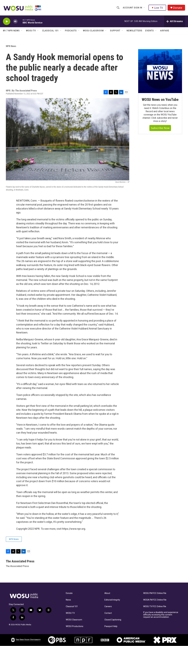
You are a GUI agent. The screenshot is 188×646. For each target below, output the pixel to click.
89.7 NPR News (11, 30)
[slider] (20, 21)
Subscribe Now (160, 128)
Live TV (158, 7)
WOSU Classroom (93, 30)
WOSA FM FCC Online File (154, 600)
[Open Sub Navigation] (144, 7)
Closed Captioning (112, 620)
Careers (108, 606)
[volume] (15, 21)
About (107, 593)
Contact (108, 613)
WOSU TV (31, 30)
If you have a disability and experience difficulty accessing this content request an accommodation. (160, 614)
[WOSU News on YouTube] (160, 71)
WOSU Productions (74, 626)
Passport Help (110, 626)
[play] (6, 21)
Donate (177, 7)
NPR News (11, 46)
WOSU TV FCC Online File (154, 606)
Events (149, 30)
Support (115, 30)
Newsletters (134, 30)
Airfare (164, 30)
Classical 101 (50, 30)
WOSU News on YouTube (160, 99)
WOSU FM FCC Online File (154, 593)
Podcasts (71, 30)
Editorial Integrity (112, 600)
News (68, 600)
